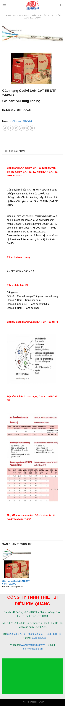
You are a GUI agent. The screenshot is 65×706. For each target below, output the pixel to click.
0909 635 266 (35, 634)
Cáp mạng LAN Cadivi (22, 121)
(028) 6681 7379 (16, 634)
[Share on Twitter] (15, 128)
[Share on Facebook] (10, 128)
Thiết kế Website (29, 702)
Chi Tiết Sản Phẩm (15, 151)
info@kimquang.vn (33, 648)
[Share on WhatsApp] (5, 128)
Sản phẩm (24, 15)
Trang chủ (10, 15)
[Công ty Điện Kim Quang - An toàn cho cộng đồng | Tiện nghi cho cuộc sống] (32, 5)
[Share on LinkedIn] (32, 128)
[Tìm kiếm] (61, 5)
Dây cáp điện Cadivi (43, 15)
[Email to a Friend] (21, 128)
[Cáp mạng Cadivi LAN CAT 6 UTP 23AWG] (16, 563)
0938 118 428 (54, 634)
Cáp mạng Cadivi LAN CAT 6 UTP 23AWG (16, 582)
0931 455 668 (39, 638)
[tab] (32, 151)
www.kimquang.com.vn (32, 645)
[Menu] (4, 5)
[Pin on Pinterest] (26, 128)
